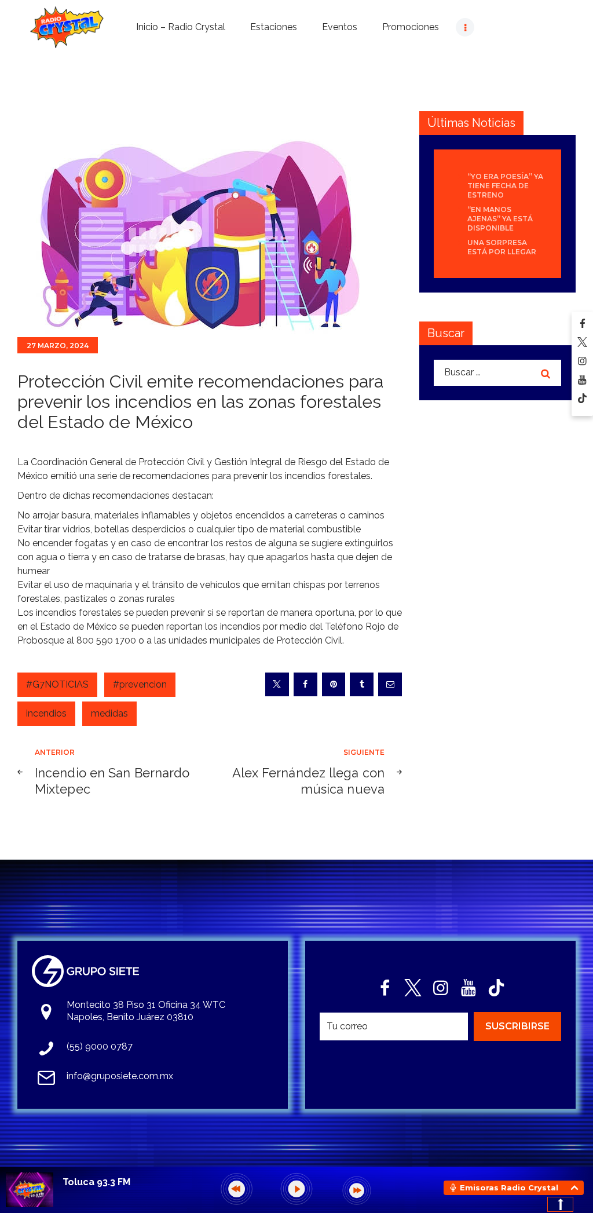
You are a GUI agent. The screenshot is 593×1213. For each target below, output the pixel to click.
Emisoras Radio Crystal (509, 1187)
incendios (46, 713)
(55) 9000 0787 (100, 1046)
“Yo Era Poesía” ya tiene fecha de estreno (505, 185)
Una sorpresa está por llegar (501, 247)
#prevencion (140, 684)
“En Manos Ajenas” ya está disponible (500, 218)
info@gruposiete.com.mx (120, 1076)
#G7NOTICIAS (57, 684)
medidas (109, 713)
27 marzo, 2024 (58, 345)
